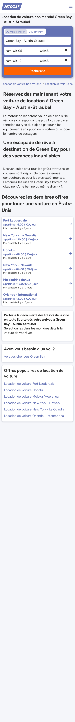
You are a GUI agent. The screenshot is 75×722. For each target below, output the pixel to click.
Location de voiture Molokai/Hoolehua (31, 396)
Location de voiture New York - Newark (32, 403)
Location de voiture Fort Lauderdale (29, 384)
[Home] (12, 6)
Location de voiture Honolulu (24, 390)
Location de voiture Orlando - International (34, 416)
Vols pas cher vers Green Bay (24, 356)
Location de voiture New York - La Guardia (34, 409)
